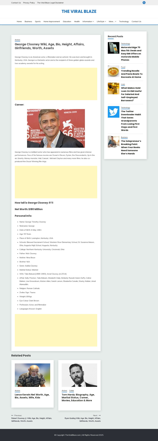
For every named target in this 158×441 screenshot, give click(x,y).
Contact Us (16, 3)
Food (123, 67)
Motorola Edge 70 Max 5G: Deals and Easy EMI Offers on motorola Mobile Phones (131, 53)
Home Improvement (51, 21)
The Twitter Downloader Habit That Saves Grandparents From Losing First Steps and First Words (131, 121)
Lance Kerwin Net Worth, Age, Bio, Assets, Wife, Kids (32, 396)
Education (67, 21)
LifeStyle (100, 21)
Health (77, 21)
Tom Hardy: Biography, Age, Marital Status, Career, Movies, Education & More (78, 397)
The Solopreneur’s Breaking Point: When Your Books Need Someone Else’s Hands (131, 147)
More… (111, 21)
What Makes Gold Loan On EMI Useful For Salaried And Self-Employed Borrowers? (131, 94)
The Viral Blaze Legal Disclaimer (50, 3)
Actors (17, 40)
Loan (123, 84)
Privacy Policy (29, 3)
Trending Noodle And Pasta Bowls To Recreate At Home (132, 73)
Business (28, 21)
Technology (124, 21)
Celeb (71, 391)
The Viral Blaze (79, 11)
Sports (38, 21)
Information (87, 21)
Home (19, 21)
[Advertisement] (56, 84)
